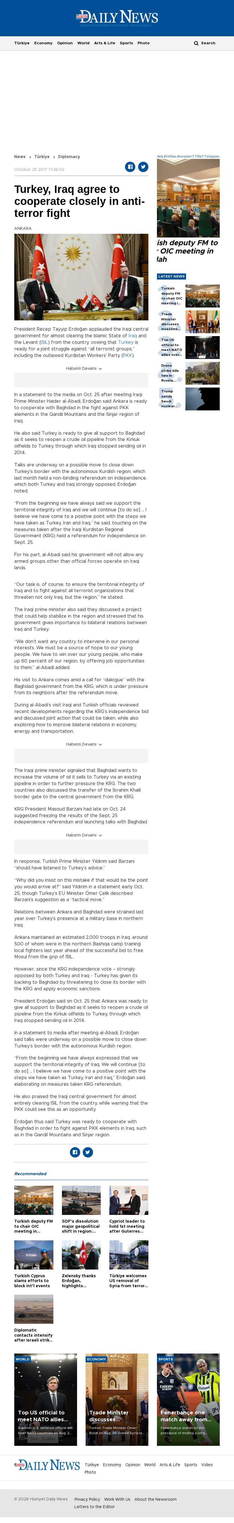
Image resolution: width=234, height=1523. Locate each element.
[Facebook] (130, 167)
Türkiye (22, 43)
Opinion (65, 43)
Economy (43, 43)
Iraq (133, 336)
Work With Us (117, 1500)
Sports (126, 43)
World (83, 43)
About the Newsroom (155, 1500)
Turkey (126, 342)
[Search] (196, 43)
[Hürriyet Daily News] (117, 18)
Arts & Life (104, 43)
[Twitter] (143, 167)
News (20, 157)
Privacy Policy (87, 1500)
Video (207, 1465)
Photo (144, 43)
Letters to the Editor (94, 1507)
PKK (127, 355)
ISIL (44, 342)
